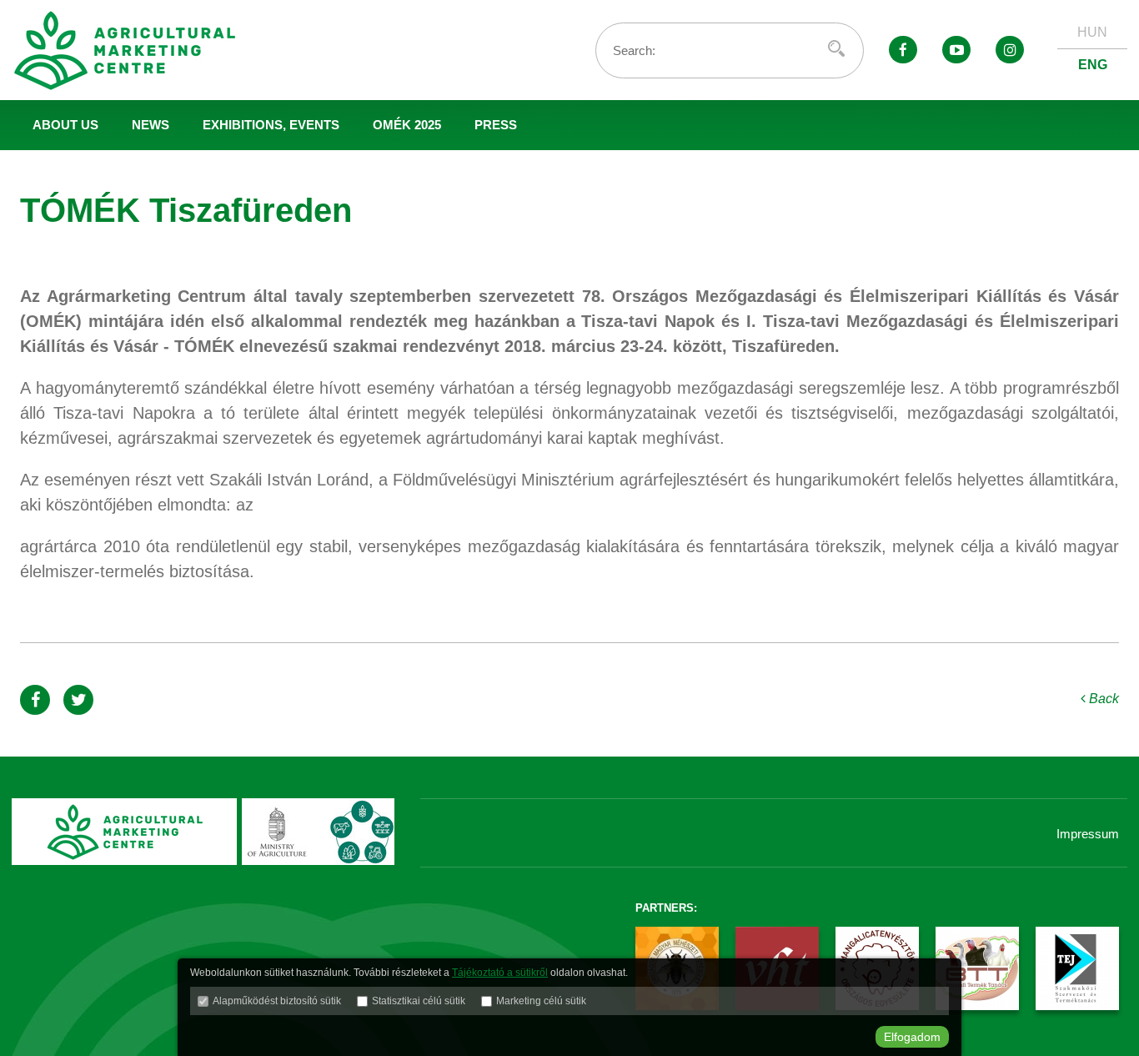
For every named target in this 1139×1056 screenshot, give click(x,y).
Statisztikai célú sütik (418, 1001)
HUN (1092, 32)
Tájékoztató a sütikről (500, 972)
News (150, 125)
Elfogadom (912, 1036)
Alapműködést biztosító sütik (277, 1001)
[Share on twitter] (78, 700)
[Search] (836, 48)
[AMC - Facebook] (903, 49)
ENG (1092, 65)
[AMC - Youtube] (956, 49)
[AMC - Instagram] (1010, 49)
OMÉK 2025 (407, 125)
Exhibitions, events (271, 125)
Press (495, 125)
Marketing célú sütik (541, 1001)
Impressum (1087, 834)
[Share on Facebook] (35, 700)
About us (65, 125)
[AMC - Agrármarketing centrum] (137, 50)
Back (1102, 698)
